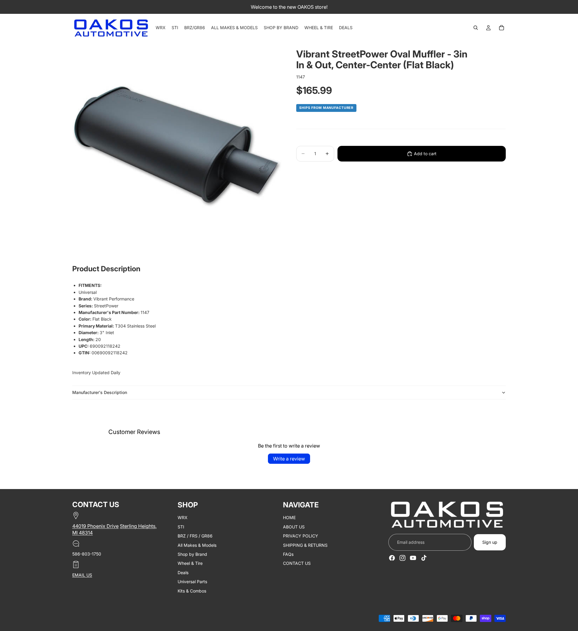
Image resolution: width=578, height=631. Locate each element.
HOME (289, 517)
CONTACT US (297, 563)
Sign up (489, 542)
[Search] (475, 27)
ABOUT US (294, 526)
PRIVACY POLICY (300, 536)
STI (181, 526)
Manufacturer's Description (99, 392)
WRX (183, 517)
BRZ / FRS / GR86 (195, 536)
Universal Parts (192, 581)
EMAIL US (82, 575)
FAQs (288, 554)
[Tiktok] (423, 558)
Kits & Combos (192, 590)
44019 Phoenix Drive (95, 526)
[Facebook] (392, 558)
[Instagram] (402, 558)
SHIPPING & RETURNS (305, 545)
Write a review (289, 459)
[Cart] (501, 27)
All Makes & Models (197, 545)
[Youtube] (413, 558)
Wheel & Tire (190, 563)
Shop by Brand (192, 554)
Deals (183, 572)
